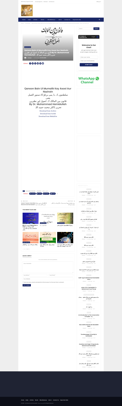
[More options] (97, 37)
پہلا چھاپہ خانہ (89, 307)
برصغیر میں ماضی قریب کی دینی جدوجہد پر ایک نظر (89, 202)
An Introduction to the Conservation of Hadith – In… (88, 315)
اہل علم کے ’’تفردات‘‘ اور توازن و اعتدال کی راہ (89, 228)
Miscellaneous (51, 19)
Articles (35, 19)
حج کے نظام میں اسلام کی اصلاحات (89, 211)
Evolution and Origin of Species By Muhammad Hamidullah (88, 344)
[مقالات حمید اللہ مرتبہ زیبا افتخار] (31, 237)
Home (23, 19)
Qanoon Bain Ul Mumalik (30, 191)
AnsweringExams (39, 1)
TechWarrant (51, 1)
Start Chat (89, 64)
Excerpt (89, 304)
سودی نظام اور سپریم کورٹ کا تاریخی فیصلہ (89, 269)
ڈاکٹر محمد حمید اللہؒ (88, 237)
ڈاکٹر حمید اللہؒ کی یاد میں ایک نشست (88, 253)
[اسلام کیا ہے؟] (48, 218)
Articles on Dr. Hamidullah (89, 294)
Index (29, 19)
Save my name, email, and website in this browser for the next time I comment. (44, 282)
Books (42, 19)
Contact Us (67, 19)
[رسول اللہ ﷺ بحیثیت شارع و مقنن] (65, 218)
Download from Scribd (48, 114)
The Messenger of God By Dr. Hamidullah (89, 335)
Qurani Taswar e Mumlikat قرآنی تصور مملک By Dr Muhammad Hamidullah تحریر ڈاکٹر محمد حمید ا (34, 203)
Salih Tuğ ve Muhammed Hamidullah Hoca (88, 278)
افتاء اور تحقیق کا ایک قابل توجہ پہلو (89, 219)
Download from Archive (48, 111)
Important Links (77, 19)
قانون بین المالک (45, 191)
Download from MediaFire (48, 116)
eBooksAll (46, 1)
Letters (89, 285)
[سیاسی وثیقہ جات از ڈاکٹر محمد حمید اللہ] (48, 237)
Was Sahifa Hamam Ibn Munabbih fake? (88, 325)
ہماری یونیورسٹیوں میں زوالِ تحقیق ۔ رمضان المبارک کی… (89, 297)
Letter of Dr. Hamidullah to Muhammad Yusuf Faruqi (88, 288)
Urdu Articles (61, 223)
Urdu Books (27, 47)
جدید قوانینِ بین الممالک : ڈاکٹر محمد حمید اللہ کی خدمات (88, 354)
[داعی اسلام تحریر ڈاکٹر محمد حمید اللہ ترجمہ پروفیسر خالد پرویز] (65, 237)
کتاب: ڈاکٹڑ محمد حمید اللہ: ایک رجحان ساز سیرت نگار (89, 364)
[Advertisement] (48, 76)
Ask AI (60, 19)
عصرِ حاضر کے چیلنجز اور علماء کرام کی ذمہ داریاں (89, 192)
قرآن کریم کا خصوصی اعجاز (89, 261)
